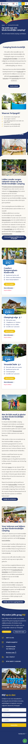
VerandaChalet (8, 229)
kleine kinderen (13, 191)
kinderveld (20, 71)
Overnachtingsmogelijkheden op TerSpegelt (14, 237)
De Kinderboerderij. (7, 233)
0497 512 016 (10, 637)
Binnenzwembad (17, 431)
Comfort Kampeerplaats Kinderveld (10, 270)
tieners (10, 467)
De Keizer (6, 589)
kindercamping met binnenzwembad (13, 186)
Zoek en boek (14, 86)
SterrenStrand (19, 426)
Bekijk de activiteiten (10, 499)
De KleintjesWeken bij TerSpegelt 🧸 (14, 0)
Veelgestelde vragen (19, 631)
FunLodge (5, 78)
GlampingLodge (6, 220)
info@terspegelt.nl (11, 642)
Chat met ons (6, 631)
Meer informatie (8, 288)
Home (3, 25)
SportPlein (18, 231)
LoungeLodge (15, 78)
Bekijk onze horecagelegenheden (13, 602)
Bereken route (10, 652)
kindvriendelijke (12, 484)
